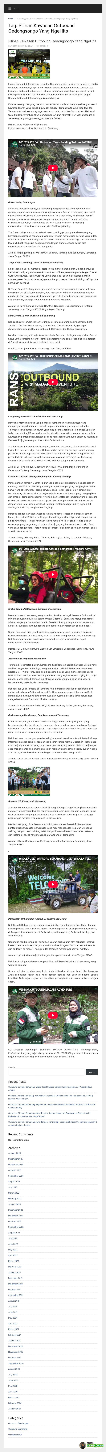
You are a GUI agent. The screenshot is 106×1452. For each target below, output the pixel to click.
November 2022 (15, 1215)
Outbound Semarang (17, 1429)
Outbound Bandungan (20, 46)
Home (10, 18)
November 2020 (15, 1352)
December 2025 (15, 1159)
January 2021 (14, 1340)
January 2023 (14, 1204)
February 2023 (15, 1198)
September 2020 (16, 1363)
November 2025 (15, 1164)
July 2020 (12, 1374)
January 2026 (14, 1153)
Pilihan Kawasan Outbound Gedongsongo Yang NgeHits (52, 41)
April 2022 (12, 1255)
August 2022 (14, 1232)
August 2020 (14, 1369)
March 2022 (13, 1261)
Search (11, 1067)
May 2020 (12, 1386)
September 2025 (16, 1176)
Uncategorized (15, 1434)
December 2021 (15, 1278)
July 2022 (12, 1238)
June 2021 (13, 1312)
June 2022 (13, 1244)
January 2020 (14, 1409)
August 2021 (14, 1301)
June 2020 (13, 1380)
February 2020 (15, 1403)
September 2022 (15, 1227)
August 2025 (14, 1181)
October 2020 (14, 1357)
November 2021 (15, 1284)
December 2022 (15, 1210)
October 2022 (14, 1221)
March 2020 (13, 1397)
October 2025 (14, 1170)
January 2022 (14, 1272)
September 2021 (15, 1295)
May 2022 (12, 1249)
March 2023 (13, 1193)
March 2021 (13, 1329)
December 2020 (15, 1346)
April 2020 (13, 1392)
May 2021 (12, 1318)
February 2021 (14, 1335)
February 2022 (14, 1266)
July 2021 (12, 1306)
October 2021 (14, 1289)
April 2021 (12, 1323)
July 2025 (12, 1187)
